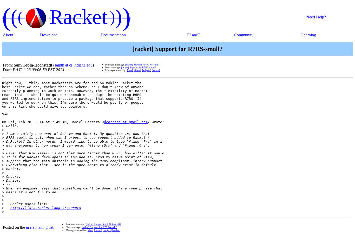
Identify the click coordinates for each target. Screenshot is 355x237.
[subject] (146, 70)
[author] (156, 70)
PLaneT (193, 35)
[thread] (137, 70)
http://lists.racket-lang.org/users (45, 208)
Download (48, 35)
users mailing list (39, 227)
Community (243, 35)
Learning (308, 35)
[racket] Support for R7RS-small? (142, 64)
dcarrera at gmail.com (126, 122)
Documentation (113, 35)
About (8, 35)
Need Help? (316, 17)
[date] (130, 70)
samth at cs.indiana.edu (74, 65)
